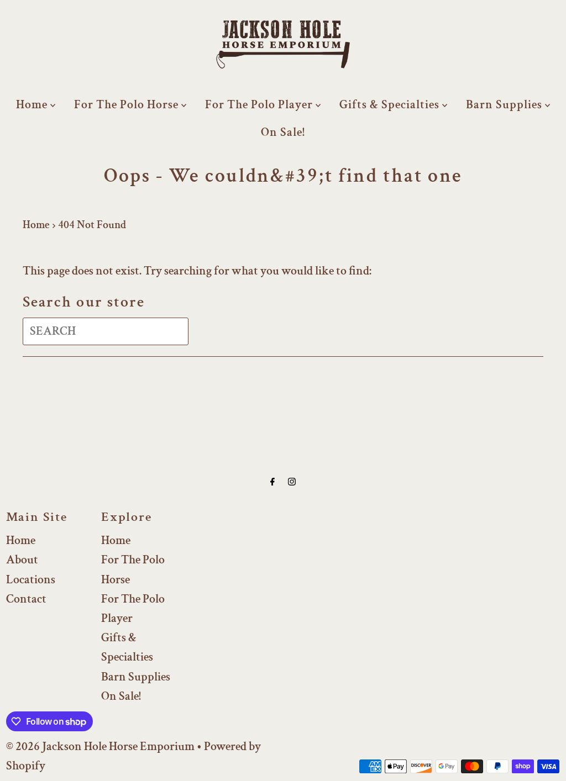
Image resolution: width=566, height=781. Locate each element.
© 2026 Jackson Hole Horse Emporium (100, 746)
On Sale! (283, 132)
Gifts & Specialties (390, 105)
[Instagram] (292, 482)
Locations (30, 580)
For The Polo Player (260, 105)
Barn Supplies (505, 105)
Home (33, 105)
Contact (26, 599)
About (22, 560)
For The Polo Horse (127, 105)
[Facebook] (272, 482)
